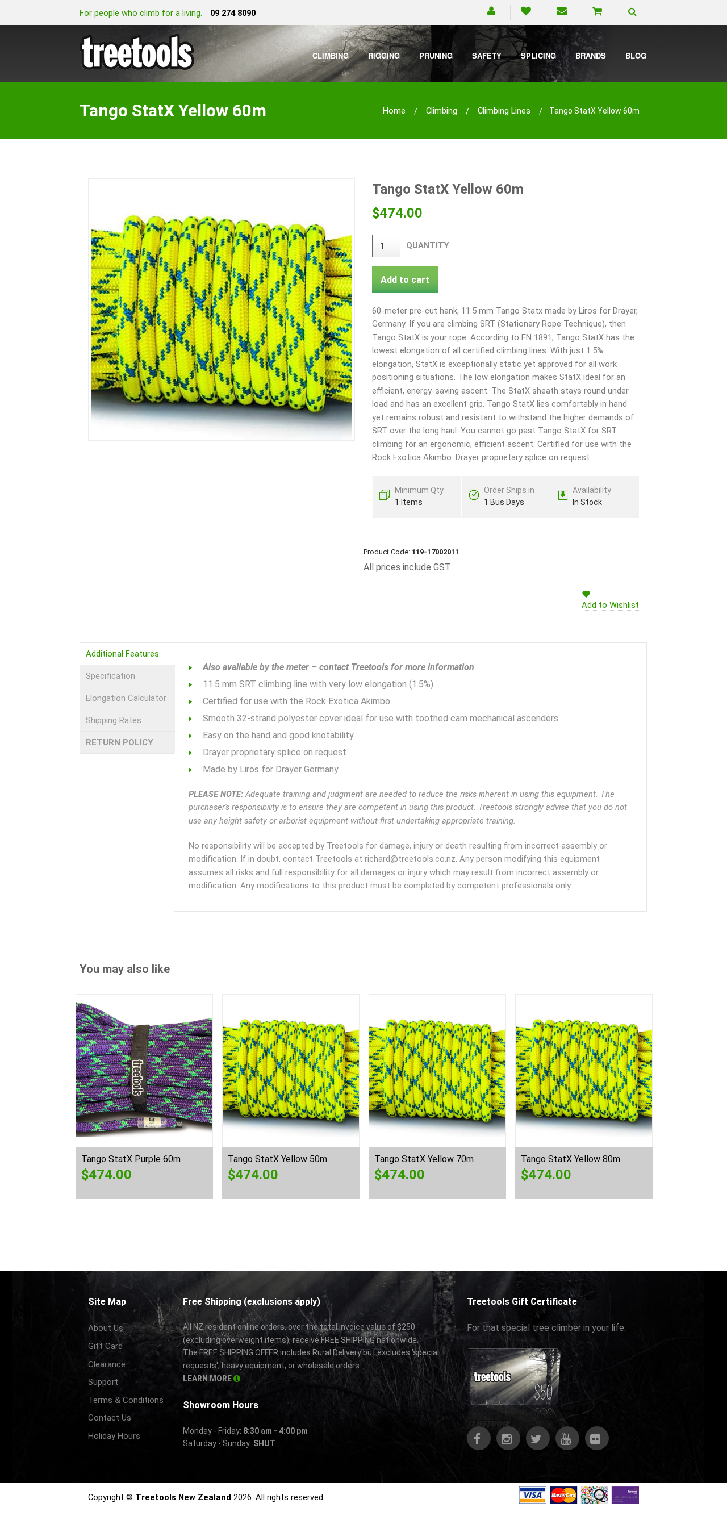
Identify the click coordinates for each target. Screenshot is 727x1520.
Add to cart (405, 279)
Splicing (538, 55)
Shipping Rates (113, 720)
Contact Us (109, 1418)
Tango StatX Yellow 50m (277, 1159)
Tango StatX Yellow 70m (424, 1159)
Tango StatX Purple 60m (131, 1159)
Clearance (107, 1364)
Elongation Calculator (126, 698)
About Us (105, 1328)
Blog (635, 55)
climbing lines (504, 111)
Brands (590, 55)
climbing (441, 111)
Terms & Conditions (126, 1400)
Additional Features (122, 654)
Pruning (436, 55)
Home (394, 111)
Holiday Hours (114, 1436)
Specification (110, 676)
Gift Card (105, 1346)
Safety (487, 55)
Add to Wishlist (610, 605)
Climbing (330, 55)
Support (103, 1382)
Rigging (384, 55)
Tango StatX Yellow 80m (570, 1159)
